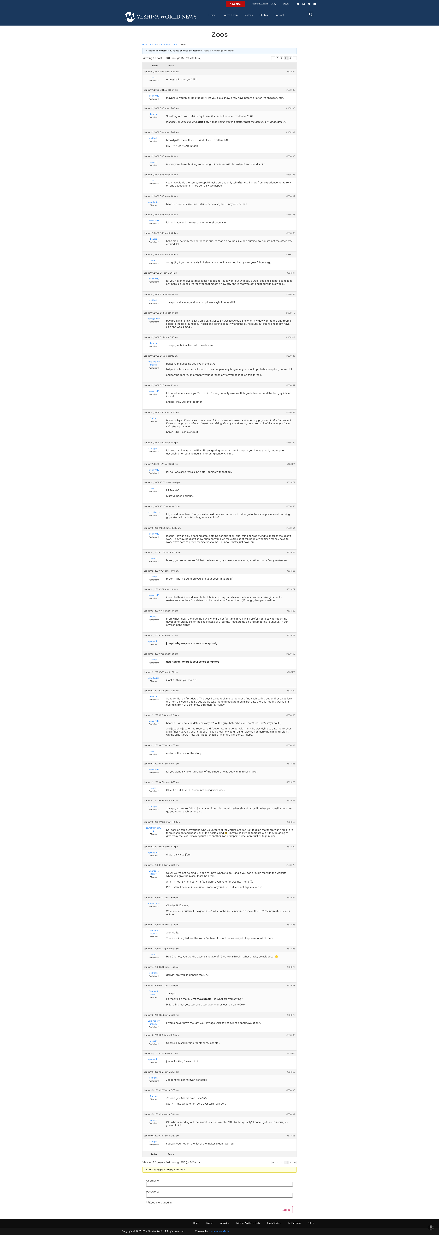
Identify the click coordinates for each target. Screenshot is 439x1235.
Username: (152, 1180)
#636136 (290, 174)
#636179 (291, 1015)
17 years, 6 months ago (212, 50)
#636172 (291, 846)
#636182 (291, 1072)
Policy (311, 1223)
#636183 (290, 1090)
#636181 (291, 1053)
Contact (279, 15)
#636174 (291, 897)
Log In (286, 1210)
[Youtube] (314, 4)
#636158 (291, 610)
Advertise (224, 1223)
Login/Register (274, 1223)
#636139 (290, 233)
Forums (153, 44)
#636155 (291, 552)
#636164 (290, 745)
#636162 (291, 690)
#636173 (290, 865)
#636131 (291, 71)
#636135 (290, 156)
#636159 (291, 635)
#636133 (290, 108)
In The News (294, 1223)
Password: (152, 1191)
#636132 (290, 90)
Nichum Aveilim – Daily (264, 4)
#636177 (291, 967)
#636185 (291, 1135)
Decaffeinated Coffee (168, 44)
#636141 (291, 273)
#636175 (291, 924)
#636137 (290, 196)
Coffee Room (230, 15)
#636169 (291, 822)
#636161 (291, 672)
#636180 (290, 1035)
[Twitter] (309, 4)
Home (212, 15)
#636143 (290, 312)
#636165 (291, 763)
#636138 (290, 214)
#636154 (290, 528)
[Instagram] (303, 4)
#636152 (291, 482)
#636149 (290, 442)
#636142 (290, 294)
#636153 (290, 506)
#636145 (290, 356)
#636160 (290, 653)
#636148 (290, 412)
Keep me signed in (160, 1202)
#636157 (291, 589)
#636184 (290, 1114)
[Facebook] (297, 4)
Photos (263, 15)
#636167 (291, 800)
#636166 (291, 782)
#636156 (291, 570)
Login (286, 4)
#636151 (291, 464)
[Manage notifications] (431, 1227)
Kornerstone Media (219, 1231)
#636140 (290, 254)
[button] (310, 14)
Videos (249, 15)
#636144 (290, 337)
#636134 (290, 132)
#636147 (290, 385)
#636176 (291, 948)
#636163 (290, 715)
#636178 (291, 985)
